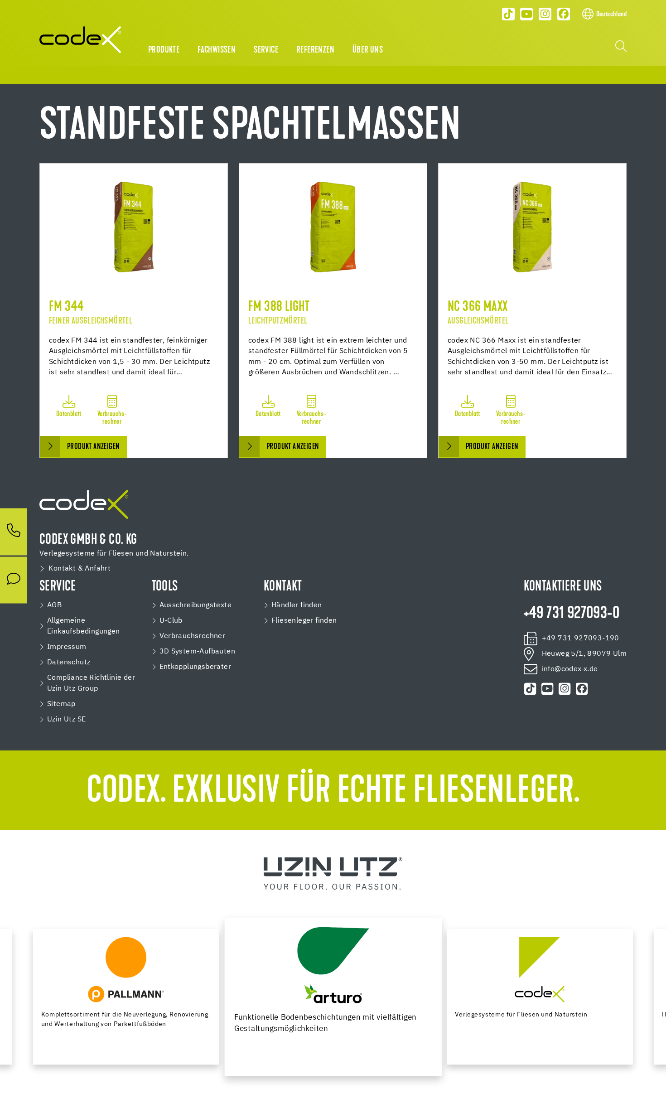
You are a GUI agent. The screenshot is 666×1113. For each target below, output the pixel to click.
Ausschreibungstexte (195, 605)
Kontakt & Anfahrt (79, 568)
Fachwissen (217, 50)
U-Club (171, 620)
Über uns (367, 50)
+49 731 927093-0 (571, 614)
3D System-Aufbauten (197, 651)
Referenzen (315, 50)
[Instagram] (545, 14)
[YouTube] (527, 14)
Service (266, 50)
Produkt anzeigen (93, 447)
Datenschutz (68, 662)
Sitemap (61, 704)
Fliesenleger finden (304, 620)
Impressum (67, 647)
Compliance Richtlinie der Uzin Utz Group (91, 683)
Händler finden (296, 605)
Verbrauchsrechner (192, 636)
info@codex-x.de (570, 669)
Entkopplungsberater (195, 667)
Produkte (163, 50)
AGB (54, 605)
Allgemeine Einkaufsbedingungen (83, 626)
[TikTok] (508, 14)
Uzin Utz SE (66, 719)
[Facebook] (563, 14)
